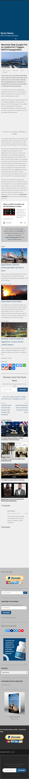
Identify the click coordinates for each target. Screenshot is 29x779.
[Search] (25, 592)
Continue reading (14, 775)
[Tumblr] (10, 368)
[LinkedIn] (13, 365)
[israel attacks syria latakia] (14, 292)
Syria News (7, 33)
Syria (21, 70)
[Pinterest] (10, 365)
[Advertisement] (14, 15)
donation (20, 231)
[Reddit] (6, 368)
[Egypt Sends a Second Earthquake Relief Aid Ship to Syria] (14, 254)
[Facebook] (3, 365)
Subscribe (22, 389)
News (10, 399)
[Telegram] (17, 365)
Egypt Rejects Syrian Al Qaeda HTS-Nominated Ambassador (12, 500)
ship (21, 399)
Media (24, 397)
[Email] (3, 368)
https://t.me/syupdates (12, 237)
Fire (8, 397)
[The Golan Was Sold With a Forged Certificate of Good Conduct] (14, 429)
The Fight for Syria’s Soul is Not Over (13, 480)
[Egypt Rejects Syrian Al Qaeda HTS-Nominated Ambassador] (14, 490)
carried (12, 102)
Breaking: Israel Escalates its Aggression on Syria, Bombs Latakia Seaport (12, 342)
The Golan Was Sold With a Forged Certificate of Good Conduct (12, 439)
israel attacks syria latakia (11, 301)
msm (2, 399)
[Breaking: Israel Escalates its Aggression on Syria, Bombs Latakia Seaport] (14, 329)
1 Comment (5, 72)
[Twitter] (6, 365)
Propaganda (15, 399)
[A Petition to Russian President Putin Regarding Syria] (14, 450)
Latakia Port (18, 397)
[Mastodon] (21, 365)
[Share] (13, 368)
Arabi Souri (15, 70)
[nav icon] (15, 38)
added (17, 169)
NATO (6, 399)
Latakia (12, 397)
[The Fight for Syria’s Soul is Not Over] (14, 470)
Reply (26, 513)
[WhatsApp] (24, 365)
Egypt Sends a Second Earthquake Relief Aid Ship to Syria (12, 268)
